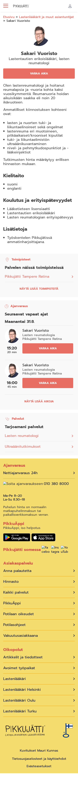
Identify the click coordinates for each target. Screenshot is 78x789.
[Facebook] (45, 550)
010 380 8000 (56, 484)
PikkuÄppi (12, 603)
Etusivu (9, 17)
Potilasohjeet (14, 625)
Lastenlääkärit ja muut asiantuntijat (46, 17)
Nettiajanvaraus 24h (20, 473)
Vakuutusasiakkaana (20, 636)
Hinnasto (11, 582)
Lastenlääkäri (14, 679)
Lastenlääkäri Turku (20, 711)
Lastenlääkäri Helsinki (22, 690)
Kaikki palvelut (16, 592)
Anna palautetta (17, 571)
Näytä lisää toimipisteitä (39, 289)
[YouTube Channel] (65, 550)
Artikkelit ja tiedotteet (23, 657)
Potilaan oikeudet (18, 614)
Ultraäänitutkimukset (23, 446)
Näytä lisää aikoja (39, 401)
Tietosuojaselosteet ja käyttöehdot (39, 758)
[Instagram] (55, 550)
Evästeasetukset (39, 766)
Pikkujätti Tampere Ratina (27, 276)
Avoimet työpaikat (19, 668)
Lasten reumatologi (22, 436)
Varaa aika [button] (39, 73)
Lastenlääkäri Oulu (19, 700)
